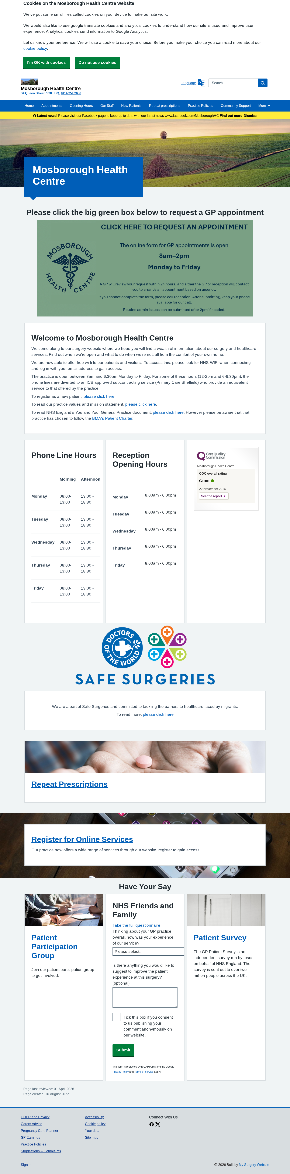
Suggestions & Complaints (41, 1151)
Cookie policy (95, 1123)
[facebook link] (151, 1125)
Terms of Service (143, 1072)
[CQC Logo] (211, 459)
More (264, 105)
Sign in (26, 1164)
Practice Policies (200, 105)
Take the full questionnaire (136, 925)
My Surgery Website (254, 1164)
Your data (92, 1130)
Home (29, 105)
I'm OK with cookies (46, 62)
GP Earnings (30, 1137)
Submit (123, 1050)
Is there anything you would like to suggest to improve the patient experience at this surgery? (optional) (143, 974)
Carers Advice (31, 1123)
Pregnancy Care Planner (39, 1130)
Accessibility (94, 1117)
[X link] (157, 1125)
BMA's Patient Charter (112, 418)
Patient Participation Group (54, 946)
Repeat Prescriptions (69, 784)
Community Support (236, 105)
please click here (99, 396)
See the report (211, 496)
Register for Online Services (82, 839)
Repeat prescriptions (164, 105)
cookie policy (35, 48)
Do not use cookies (97, 62)
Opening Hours (81, 105)
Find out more (231, 115)
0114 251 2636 (71, 93)
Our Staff (107, 105)
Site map (91, 1137)
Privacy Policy (121, 1072)
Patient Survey (220, 937)
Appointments (51, 105)
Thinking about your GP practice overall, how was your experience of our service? (143, 937)
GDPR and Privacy (35, 1117)
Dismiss (250, 115)
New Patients (131, 105)
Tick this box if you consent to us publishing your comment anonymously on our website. (148, 1026)
